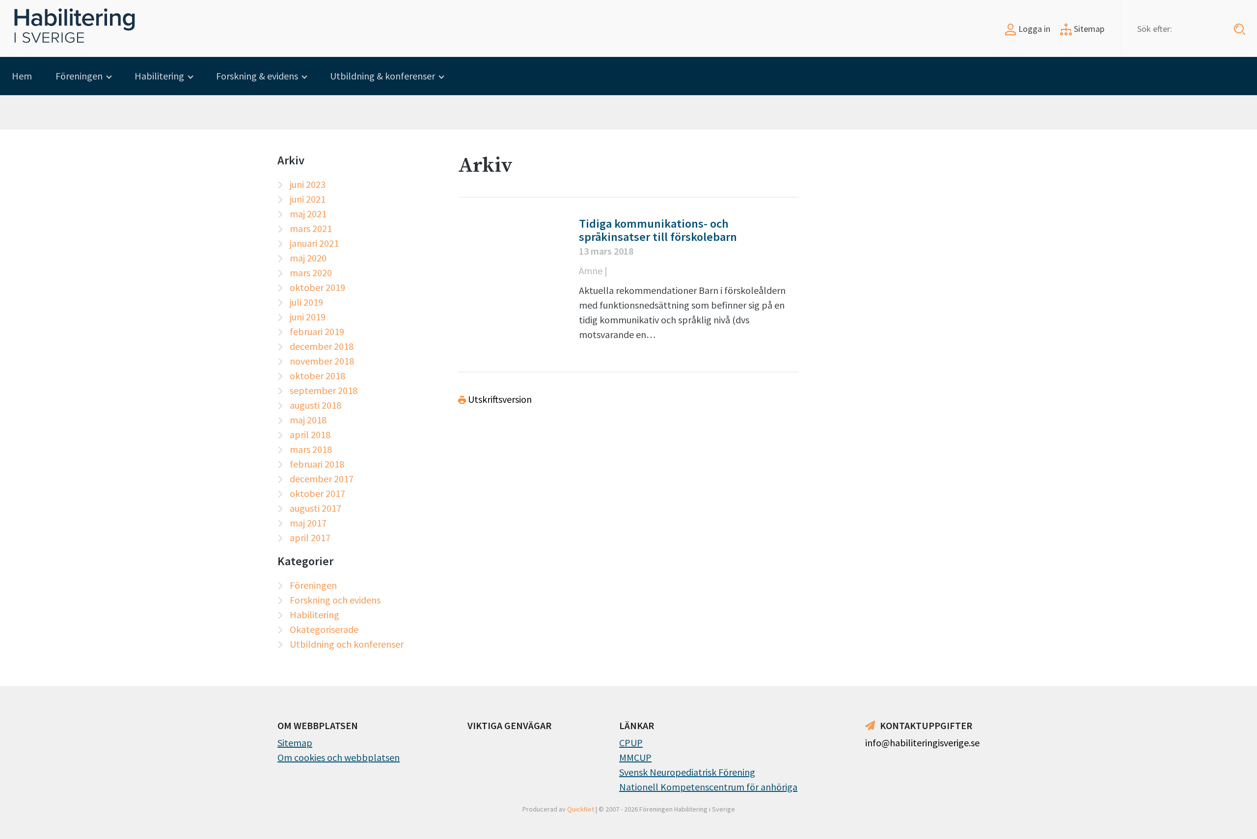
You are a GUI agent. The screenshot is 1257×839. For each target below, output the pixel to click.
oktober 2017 (317, 493)
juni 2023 (308, 184)
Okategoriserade (324, 629)
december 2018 (322, 346)
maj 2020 (308, 258)
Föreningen (79, 76)
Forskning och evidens (335, 600)
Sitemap (1088, 28)
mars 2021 (311, 228)
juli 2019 (306, 302)
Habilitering (159, 76)
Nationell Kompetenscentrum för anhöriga (708, 787)
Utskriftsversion (499, 399)
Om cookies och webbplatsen (338, 757)
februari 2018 (317, 464)
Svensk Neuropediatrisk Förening (687, 772)
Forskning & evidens (257, 76)
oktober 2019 (317, 287)
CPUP (631, 742)
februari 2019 (317, 331)
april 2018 (310, 434)
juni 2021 (308, 199)
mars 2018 (311, 449)
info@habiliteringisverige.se (922, 742)
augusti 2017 (315, 508)
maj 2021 (308, 214)
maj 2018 (308, 420)
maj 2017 (308, 523)
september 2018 (323, 390)
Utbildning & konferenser (382, 76)
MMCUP (635, 757)
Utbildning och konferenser (347, 644)
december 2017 (322, 478)
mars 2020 (311, 272)
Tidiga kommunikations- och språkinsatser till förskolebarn (658, 230)
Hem (22, 76)
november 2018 (322, 361)
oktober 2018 (317, 375)
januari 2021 (314, 243)
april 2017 (310, 537)
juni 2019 (308, 317)
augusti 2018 (315, 405)
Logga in (1033, 28)
